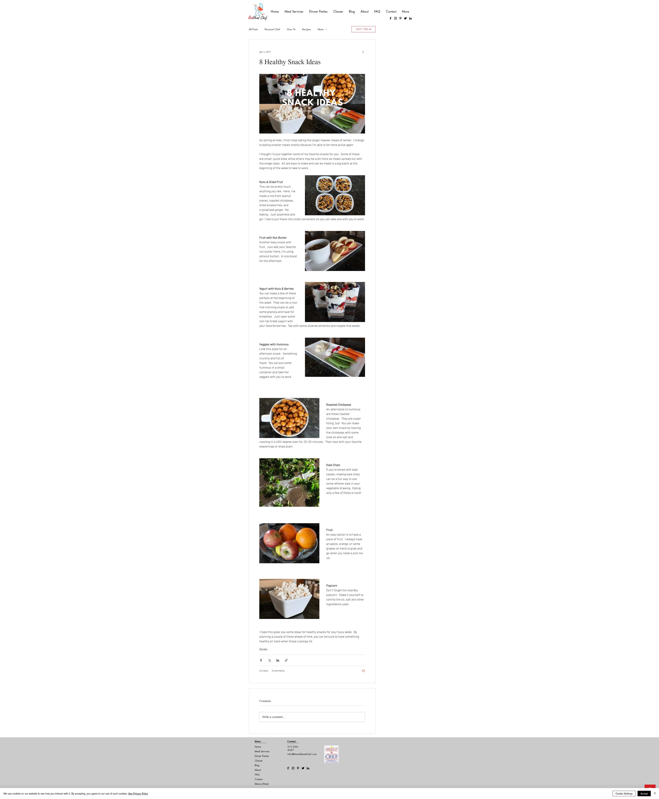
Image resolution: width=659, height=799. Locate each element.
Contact (259, 779)
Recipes (306, 29)
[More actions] (363, 52)
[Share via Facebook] (261, 660)
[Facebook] (390, 18)
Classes (259, 760)
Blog (257, 765)
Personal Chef (272, 29)
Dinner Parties (262, 756)
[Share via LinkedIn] (277, 660)
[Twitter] (405, 18)
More (320, 29)
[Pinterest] (400, 18)
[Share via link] (286, 660)
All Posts (253, 29)
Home (258, 746)
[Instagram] (395, 18)
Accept (644, 793)
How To (291, 29)
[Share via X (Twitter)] (269, 660)
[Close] (655, 793)
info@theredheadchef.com (302, 754)
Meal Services (262, 751)
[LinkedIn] (410, 18)
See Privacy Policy (138, 793)
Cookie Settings (624, 793)
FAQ (257, 774)
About (258, 770)
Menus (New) (262, 783)
